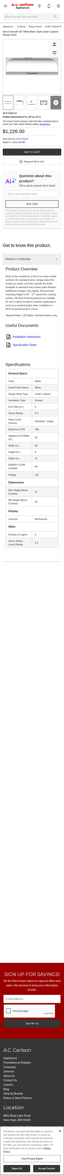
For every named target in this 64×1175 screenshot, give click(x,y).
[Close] (60, 1131)
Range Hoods (35, 26)
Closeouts (9, 1067)
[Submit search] (55, 17)
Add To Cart (32, 152)
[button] (5, 6)
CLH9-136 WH (18, 142)
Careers (8, 1084)
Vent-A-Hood (22, 139)
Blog (6, 1089)
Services (8, 1071)
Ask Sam (32, 203)
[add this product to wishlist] (54, 53)
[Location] (39, 6)
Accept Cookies (46, 1168)
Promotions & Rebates (17, 1062)
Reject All (17, 1168)
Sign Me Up (32, 1023)
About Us (9, 1075)
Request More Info (34, 161)
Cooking (21, 26)
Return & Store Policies (17, 1098)
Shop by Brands (13, 1093)
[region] (32, 1150)
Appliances (8, 26)
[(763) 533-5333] (49, 6)
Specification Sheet (24, 344)
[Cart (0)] (58, 6)
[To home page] (22, 6)
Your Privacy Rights (32, 1158)
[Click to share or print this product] (54, 44)
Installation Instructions (26, 336)
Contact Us (10, 1080)
